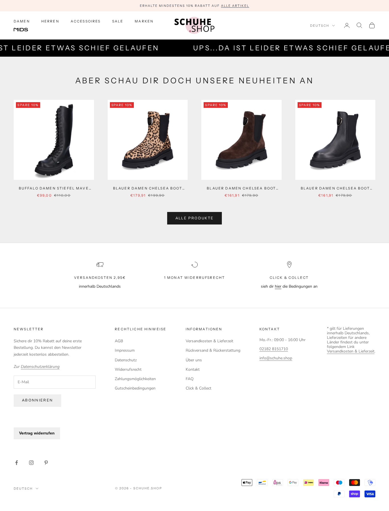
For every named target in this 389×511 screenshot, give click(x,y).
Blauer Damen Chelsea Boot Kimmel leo (147, 188)
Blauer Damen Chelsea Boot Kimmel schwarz (335, 188)
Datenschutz (126, 360)
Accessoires (86, 21)
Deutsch (319, 26)
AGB (119, 341)
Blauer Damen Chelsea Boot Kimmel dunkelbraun (241, 188)
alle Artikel (235, 6)
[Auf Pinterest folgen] (46, 462)
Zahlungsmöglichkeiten (135, 379)
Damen (22, 21)
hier (278, 286)
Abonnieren (37, 400)
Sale (118, 21)
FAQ (190, 379)
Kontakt (193, 369)
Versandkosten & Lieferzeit (209, 341)
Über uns (194, 360)
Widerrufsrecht (128, 369)
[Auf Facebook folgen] (16, 462)
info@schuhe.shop (275, 358)
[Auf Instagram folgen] (31, 462)
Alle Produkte (194, 218)
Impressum (125, 350)
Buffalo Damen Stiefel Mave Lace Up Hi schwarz (54, 188)
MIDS (25, 29)
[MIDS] (25, 29)
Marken (144, 21)
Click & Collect (198, 388)
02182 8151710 (273, 349)
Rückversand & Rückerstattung (213, 350)
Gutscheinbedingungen (135, 388)
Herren (50, 21)
